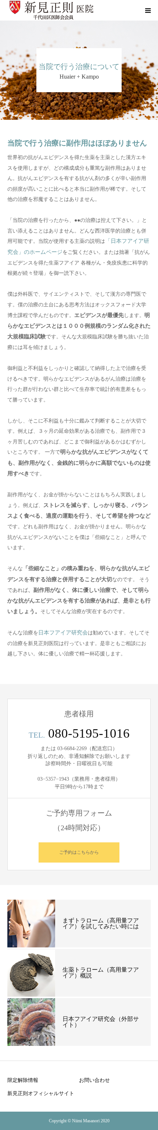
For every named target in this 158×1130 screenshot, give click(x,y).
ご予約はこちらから (79, 852)
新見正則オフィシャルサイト (40, 1093)
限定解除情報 (22, 1080)
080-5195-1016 (89, 733)
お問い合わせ (94, 1080)
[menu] (147, 10)
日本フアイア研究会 (63, 633)
